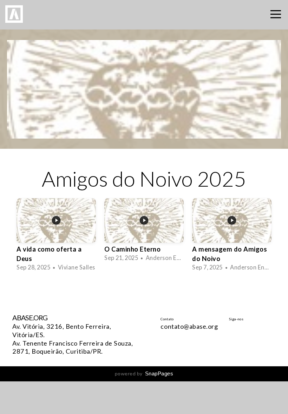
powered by (144, 373)
